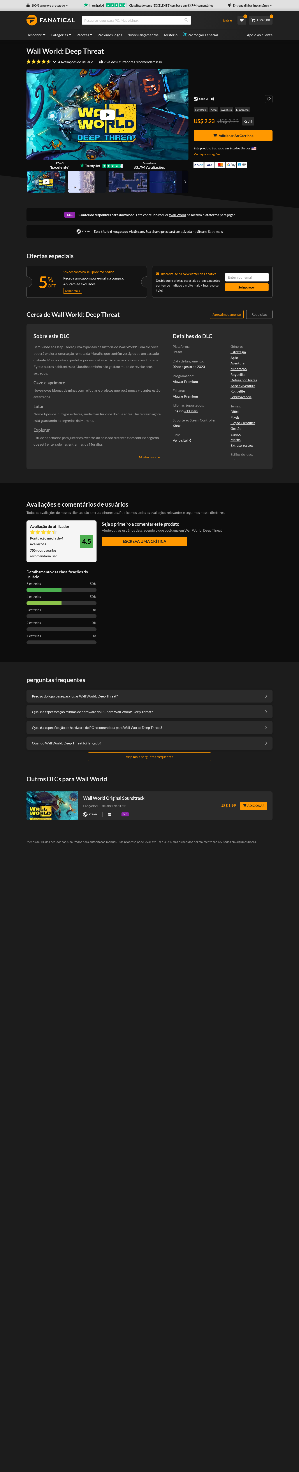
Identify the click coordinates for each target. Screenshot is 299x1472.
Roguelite (237, 391)
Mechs (235, 439)
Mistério (171, 35)
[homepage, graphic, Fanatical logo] (50, 20)
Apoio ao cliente (260, 35)
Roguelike (237, 374)
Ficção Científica (242, 423)
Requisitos (259, 314)
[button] (47, 5)
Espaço (235, 434)
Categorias (59, 35)
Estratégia (200, 109)
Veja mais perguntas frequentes (149, 757)
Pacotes (83, 35)
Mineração (242, 109)
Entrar (227, 20)
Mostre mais (147, 457)
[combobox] (149, 20)
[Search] (186, 20)
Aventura (226, 109)
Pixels (234, 417)
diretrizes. (217, 512)
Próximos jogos (110, 35)
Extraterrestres (241, 445)
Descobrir (34, 35)
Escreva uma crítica (144, 541)
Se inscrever (246, 287)
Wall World (177, 215)
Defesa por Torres (243, 380)
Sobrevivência (241, 397)
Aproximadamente (227, 314)
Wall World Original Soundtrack (113, 798)
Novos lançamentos (143, 35)
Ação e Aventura (242, 386)
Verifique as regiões (207, 154)
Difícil (234, 411)
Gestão (235, 428)
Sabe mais (215, 231)
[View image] (46, 181)
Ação (214, 109)
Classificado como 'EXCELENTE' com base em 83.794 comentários (171, 5)
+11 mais (191, 411)
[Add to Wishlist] (269, 99)
